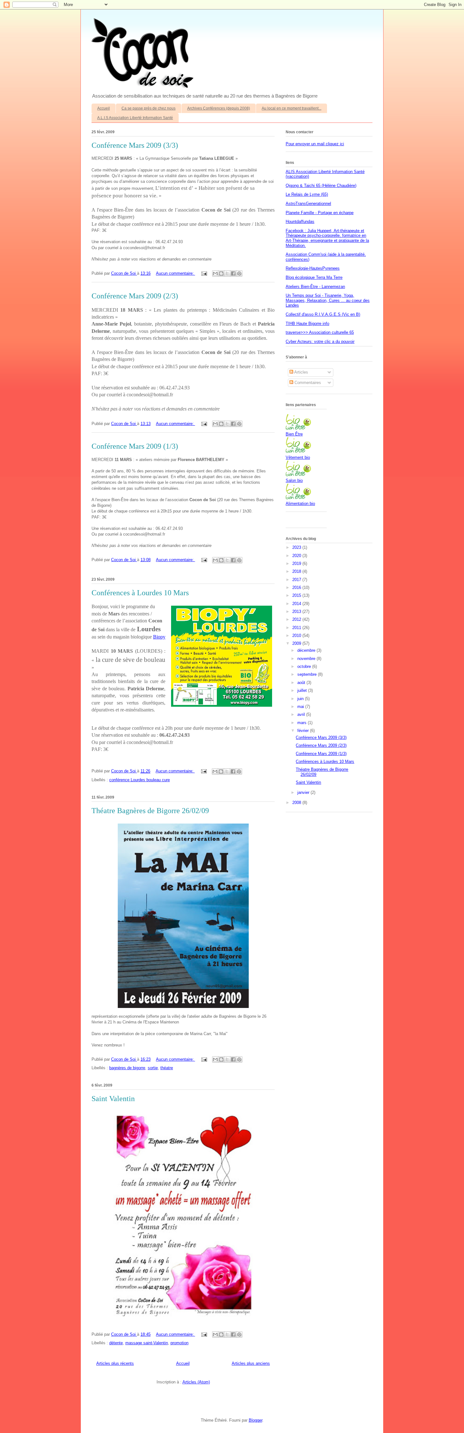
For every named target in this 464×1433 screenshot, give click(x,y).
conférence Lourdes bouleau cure (139, 779)
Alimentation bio (300, 503)
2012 (297, 619)
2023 (297, 547)
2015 (297, 595)
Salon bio (294, 480)
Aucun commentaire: (175, 273)
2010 (297, 635)
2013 (297, 611)
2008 (297, 802)
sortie (153, 1067)
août (301, 682)
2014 (297, 603)
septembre (307, 674)
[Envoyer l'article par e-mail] (203, 273)
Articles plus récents (115, 1363)
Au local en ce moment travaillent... (291, 108)
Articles (300, 372)
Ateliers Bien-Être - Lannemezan (315, 286)
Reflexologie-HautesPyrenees (313, 268)
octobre (304, 666)
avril (301, 714)
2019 (297, 563)
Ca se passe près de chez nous (148, 108)
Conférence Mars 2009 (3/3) (135, 145)
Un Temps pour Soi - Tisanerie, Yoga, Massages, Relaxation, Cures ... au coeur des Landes (328, 300)
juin (301, 698)
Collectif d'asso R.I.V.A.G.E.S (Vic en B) (323, 314)
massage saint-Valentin (146, 1342)
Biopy (159, 636)
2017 (297, 579)
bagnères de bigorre (127, 1067)
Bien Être (294, 434)
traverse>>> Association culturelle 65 (320, 332)
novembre (307, 658)
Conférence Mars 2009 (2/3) (135, 296)
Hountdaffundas (300, 221)
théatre (166, 1067)
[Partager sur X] (227, 273)
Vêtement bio (298, 457)
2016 (297, 587)
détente (116, 1342)
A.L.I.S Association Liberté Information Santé (135, 118)
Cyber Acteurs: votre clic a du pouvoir (320, 341)
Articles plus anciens (251, 1363)
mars (302, 722)
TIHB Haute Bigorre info (307, 323)
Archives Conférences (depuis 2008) (218, 108)
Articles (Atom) (196, 1382)
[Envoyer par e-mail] (215, 273)
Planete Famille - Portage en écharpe (320, 212)
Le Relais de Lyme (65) (307, 194)
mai (301, 706)
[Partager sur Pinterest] (239, 273)
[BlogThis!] (221, 273)
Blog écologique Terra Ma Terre (314, 277)
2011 (297, 627)
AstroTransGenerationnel (308, 203)
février (303, 730)
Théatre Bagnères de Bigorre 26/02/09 (150, 810)
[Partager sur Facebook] (233, 273)
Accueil (103, 108)
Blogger (255, 1420)
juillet (302, 690)
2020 (297, 555)
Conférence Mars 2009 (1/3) (135, 446)
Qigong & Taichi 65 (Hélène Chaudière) (321, 185)
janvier (304, 792)
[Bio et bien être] (298, 428)
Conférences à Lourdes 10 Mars (140, 593)
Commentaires (307, 382)
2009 (297, 643)
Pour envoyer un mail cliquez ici (315, 143)
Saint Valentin (113, 1098)
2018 (297, 571)
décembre (307, 650)
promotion (179, 1342)
